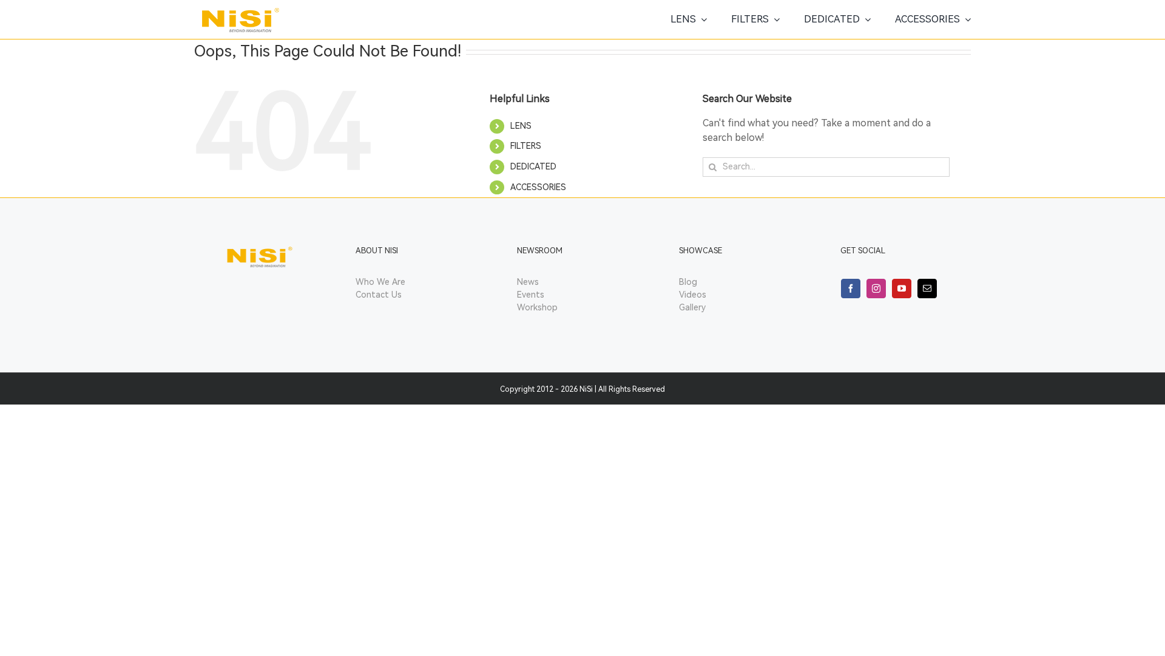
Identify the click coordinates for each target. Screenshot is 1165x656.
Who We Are (380, 282)
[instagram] (876, 288)
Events (530, 294)
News (528, 282)
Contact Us (379, 294)
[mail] (927, 288)
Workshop (537, 307)
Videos (692, 294)
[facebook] (850, 288)
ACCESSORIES (538, 187)
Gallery (692, 307)
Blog (688, 282)
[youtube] (901, 288)
